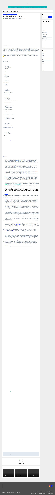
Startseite (10, 7)
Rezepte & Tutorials (23, 7)
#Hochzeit (17, 18)
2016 (43, 70)
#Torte (24, 18)
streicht (13, 230)
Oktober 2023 (44, 36)
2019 (43, 63)
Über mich (44, 7)
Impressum (40, 493)
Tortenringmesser (7, 230)
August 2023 (44, 40)
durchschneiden (14, 166)
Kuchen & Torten (16, 7)
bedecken (16, 214)
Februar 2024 (44, 28)
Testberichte (40, 7)
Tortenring (10, 200)
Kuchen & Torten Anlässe (32, 7)
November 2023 (44, 34)
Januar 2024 (44, 30)
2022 (43, 57)
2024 (43, 53)
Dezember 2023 (44, 32)
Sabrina (7, 18)
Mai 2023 (43, 47)
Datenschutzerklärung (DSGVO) (48, 493)
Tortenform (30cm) (19, 160)
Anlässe (5, 14)
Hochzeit (8, 14)
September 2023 (44, 38)
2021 (43, 59)
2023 (43, 55)
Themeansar (18, 492)
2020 (43, 61)
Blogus (13, 492)
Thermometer (17, 224)
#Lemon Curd (21, 18)
